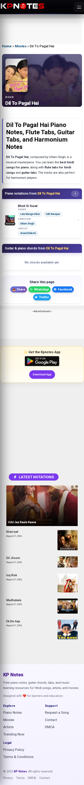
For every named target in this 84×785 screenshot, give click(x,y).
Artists (8, 727)
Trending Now (13, 734)
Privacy (8, 778)
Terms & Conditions (18, 757)
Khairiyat (12, 531)
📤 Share (18, 289)
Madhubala (13, 600)
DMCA (49, 727)
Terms (20, 778)
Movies (21, 46)
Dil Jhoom (13, 558)
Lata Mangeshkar (30, 214)
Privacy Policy (13, 750)
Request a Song (57, 712)
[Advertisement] (42, 32)
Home (7, 46)
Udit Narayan (53, 214)
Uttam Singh (27, 223)
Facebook (65, 289)
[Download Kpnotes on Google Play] (42, 361)
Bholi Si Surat (28, 206)
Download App (42, 374)
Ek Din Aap (13, 621)
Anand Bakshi (28, 233)
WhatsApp (41, 289)
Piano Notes (12, 712)
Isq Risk (11, 575)
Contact (51, 720)
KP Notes (13, 675)
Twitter (44, 297)
